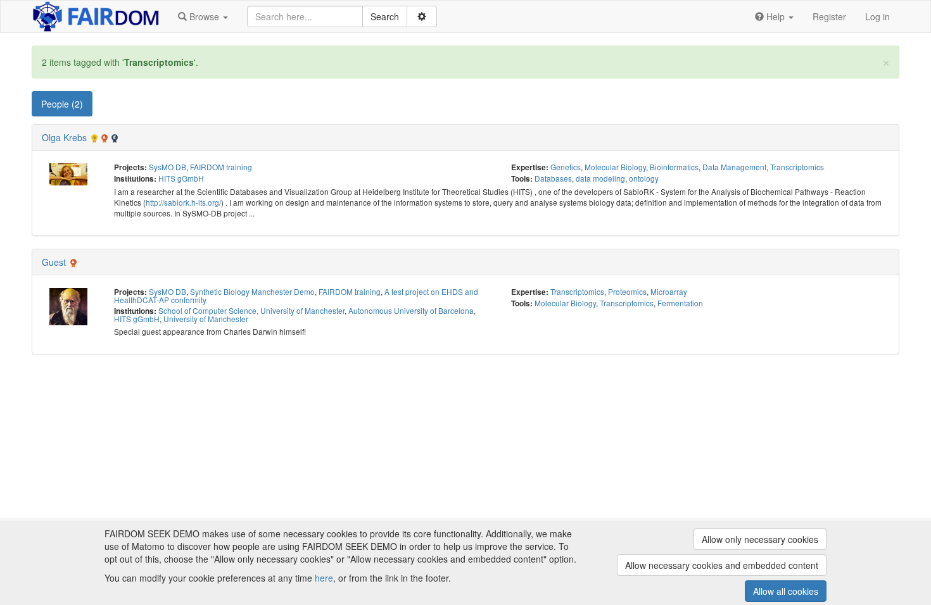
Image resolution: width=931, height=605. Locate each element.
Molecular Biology (615, 166)
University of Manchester (205, 318)
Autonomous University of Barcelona (411, 310)
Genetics (565, 166)
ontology (644, 178)
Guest (54, 262)
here (324, 577)
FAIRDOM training (221, 166)
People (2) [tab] (62, 103)
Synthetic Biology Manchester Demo (252, 291)
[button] (203, 16)
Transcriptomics (797, 166)
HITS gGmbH (181, 178)
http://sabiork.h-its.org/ (183, 202)
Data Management (734, 166)
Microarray (668, 291)
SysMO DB (167, 166)
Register (829, 16)
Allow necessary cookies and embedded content (721, 565)
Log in (877, 16)
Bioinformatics (674, 166)
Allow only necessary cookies (760, 539)
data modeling (600, 178)
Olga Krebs (64, 137)
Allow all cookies (785, 591)
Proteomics (627, 291)
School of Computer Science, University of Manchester (251, 310)
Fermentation (680, 302)
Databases (553, 178)
